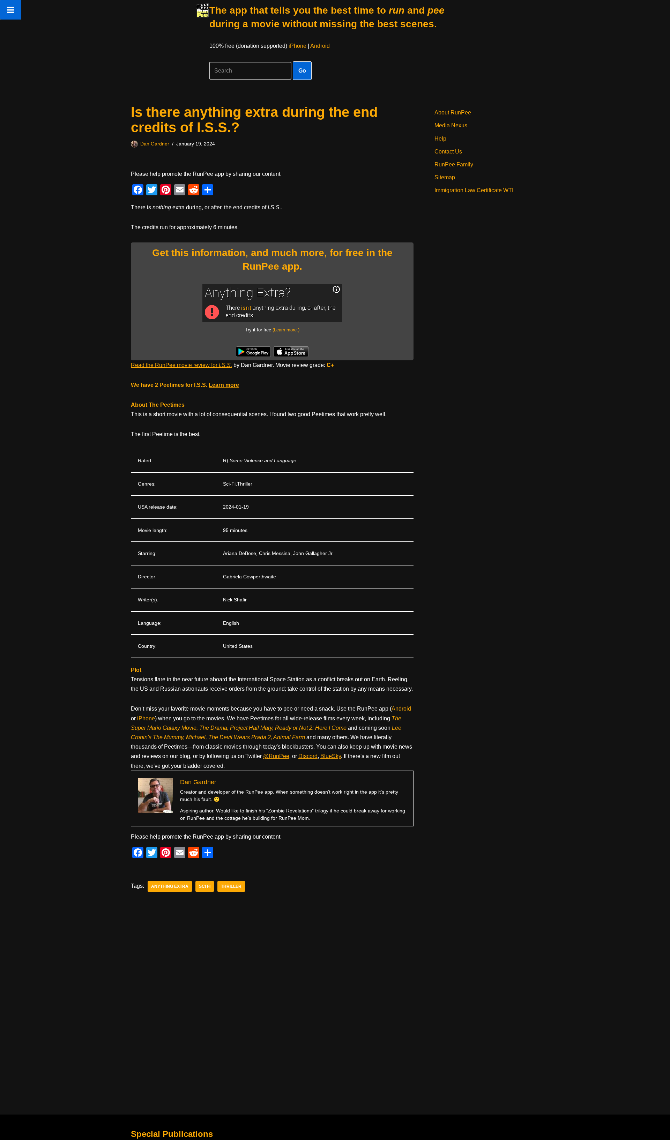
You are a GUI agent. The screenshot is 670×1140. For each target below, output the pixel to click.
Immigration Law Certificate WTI (473, 190)
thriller (231, 886)
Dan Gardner (154, 144)
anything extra (169, 886)
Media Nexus (450, 125)
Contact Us (448, 152)
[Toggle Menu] (10, 10)
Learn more (224, 385)
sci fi (204, 886)
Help (440, 139)
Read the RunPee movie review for (181, 365)
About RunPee (452, 112)
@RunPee (276, 756)
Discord (308, 756)
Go (302, 71)
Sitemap (444, 177)
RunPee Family (453, 164)
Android (320, 46)
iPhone (297, 46)
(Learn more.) (286, 329)
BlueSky (330, 756)
